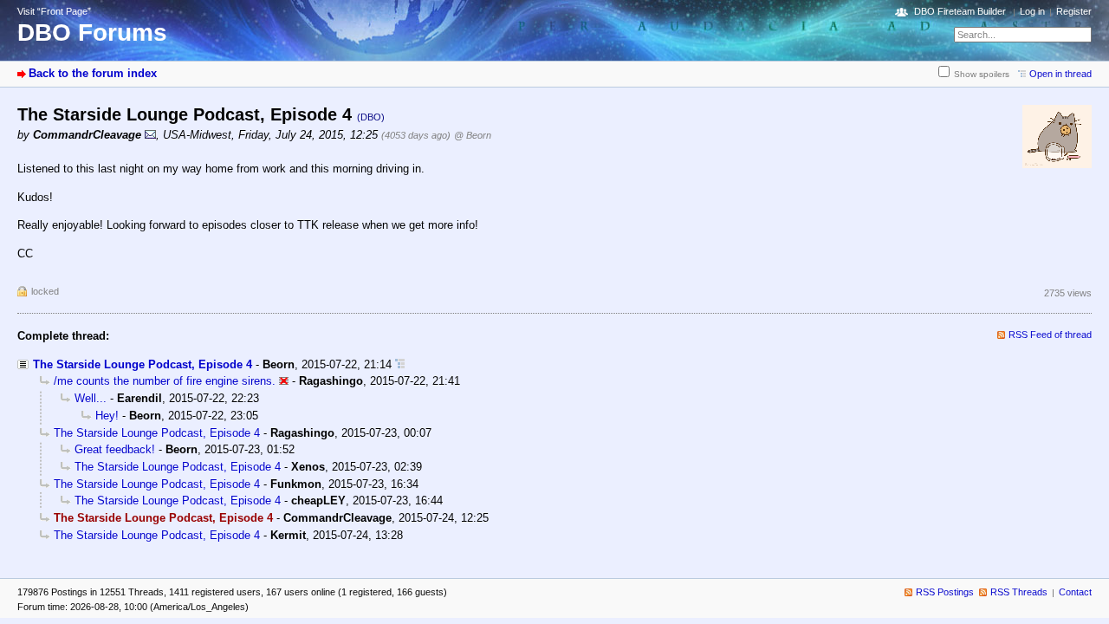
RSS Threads (1018, 592)
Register (1074, 11)
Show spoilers (981, 74)
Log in (1032, 11)
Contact (1075, 592)
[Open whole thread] (400, 364)
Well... (91, 398)
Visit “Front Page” (54, 11)
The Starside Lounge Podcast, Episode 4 (142, 364)
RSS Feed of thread (1050, 334)
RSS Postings (945, 592)
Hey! (107, 415)
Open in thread (1060, 73)
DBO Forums (92, 32)
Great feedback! (115, 449)
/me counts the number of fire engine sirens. (165, 380)
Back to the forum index (93, 73)
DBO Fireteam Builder (960, 11)
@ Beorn (472, 135)
